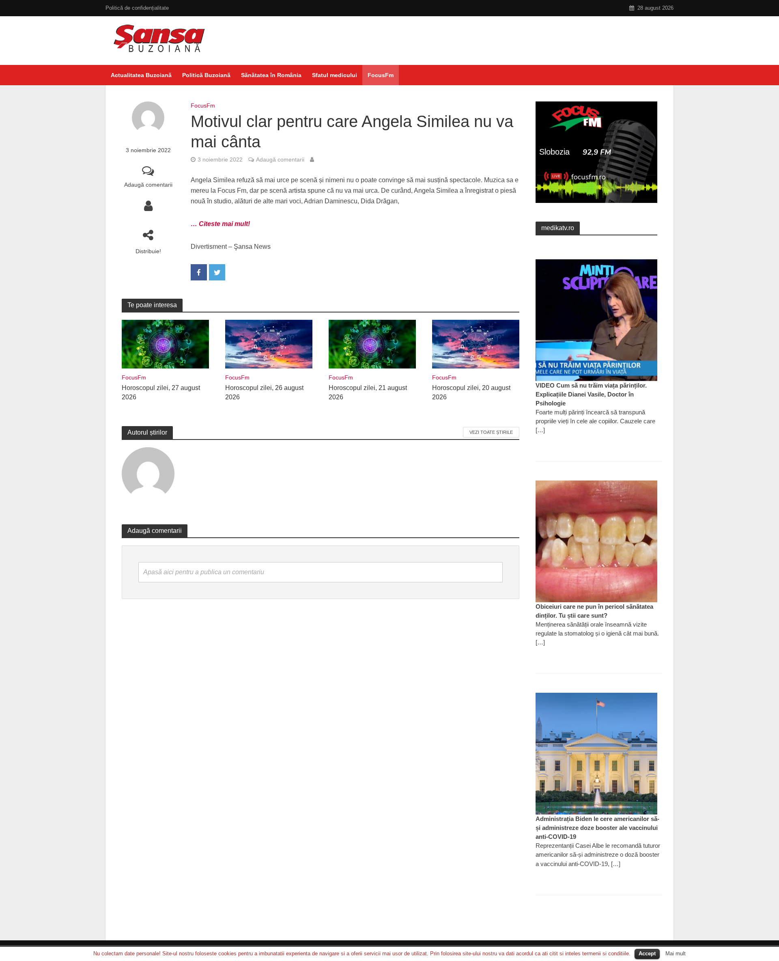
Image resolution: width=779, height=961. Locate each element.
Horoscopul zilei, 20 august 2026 (471, 392)
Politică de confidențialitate (137, 8)
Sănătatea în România (271, 75)
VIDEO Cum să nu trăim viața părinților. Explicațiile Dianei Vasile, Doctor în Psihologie (591, 394)
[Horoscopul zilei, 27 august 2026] (165, 343)
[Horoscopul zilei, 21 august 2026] (372, 343)
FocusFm (381, 75)
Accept (647, 953)
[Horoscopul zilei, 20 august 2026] (475, 343)
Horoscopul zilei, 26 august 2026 (264, 392)
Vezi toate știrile (491, 432)
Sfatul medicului (334, 75)
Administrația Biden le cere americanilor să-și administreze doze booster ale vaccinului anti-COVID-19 (597, 827)
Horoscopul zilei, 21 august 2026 (368, 392)
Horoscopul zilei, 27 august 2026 (161, 392)
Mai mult (675, 953)
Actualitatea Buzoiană (141, 75)
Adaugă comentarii (148, 184)
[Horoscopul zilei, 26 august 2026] (268, 343)
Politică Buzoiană (206, 75)
